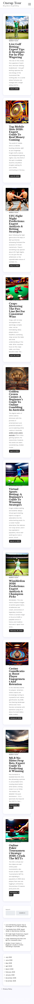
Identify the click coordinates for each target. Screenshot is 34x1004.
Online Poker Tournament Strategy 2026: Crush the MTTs (17, 852)
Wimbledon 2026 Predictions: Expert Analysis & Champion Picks (17, 588)
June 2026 (9, 960)
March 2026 (9, 969)
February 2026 (10, 972)
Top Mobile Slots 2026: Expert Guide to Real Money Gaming (17, 133)
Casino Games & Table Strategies (15, 299)
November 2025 (11, 981)
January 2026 (10, 975)
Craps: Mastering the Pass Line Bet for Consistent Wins (17, 310)
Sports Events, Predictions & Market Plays (14, 39)
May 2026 (9, 963)
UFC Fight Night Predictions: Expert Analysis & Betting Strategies (17, 223)
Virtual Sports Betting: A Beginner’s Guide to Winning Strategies (16, 497)
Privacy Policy (7, 989)
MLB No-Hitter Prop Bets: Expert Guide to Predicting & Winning (17, 764)
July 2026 (9, 957)
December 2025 (11, 978)
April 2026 (9, 966)
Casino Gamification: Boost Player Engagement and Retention (17, 676)
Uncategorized (14, 388)
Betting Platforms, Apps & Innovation (16, 122)
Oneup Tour (12, 3)
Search (8, 909)
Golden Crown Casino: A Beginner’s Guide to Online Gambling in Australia (16, 400)
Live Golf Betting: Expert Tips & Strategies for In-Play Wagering (16, 51)
